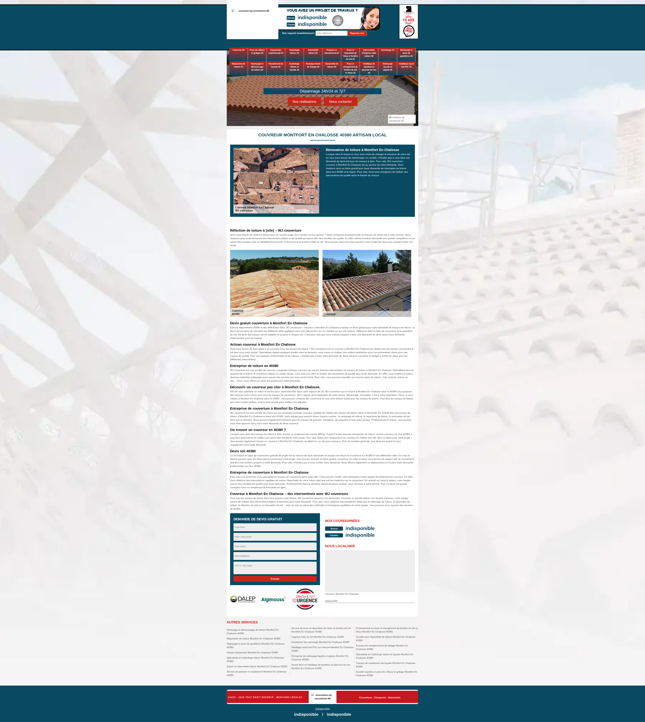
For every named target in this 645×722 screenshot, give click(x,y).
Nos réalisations (304, 101)
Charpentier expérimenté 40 (275, 51)
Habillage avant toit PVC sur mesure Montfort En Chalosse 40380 (322, 649)
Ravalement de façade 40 (276, 65)
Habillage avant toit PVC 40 (406, 65)
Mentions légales (289, 697)
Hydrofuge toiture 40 (294, 51)
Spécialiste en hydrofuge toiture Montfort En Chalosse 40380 (255, 659)
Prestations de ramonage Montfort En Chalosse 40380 (320, 642)
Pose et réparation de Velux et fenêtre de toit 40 (350, 54)
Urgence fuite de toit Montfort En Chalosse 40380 (317, 637)
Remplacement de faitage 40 (313, 65)
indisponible (312, 17)
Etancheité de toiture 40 (331, 65)
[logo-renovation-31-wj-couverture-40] (322, 697)
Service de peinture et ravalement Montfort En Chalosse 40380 (256, 673)
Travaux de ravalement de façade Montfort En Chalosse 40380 (385, 665)
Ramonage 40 (387, 50)
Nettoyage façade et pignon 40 (388, 67)
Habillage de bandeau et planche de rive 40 (369, 68)
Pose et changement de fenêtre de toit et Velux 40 (350, 68)
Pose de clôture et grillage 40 (257, 51)
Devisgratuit (338, 20)
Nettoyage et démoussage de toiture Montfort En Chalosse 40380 (253, 631)
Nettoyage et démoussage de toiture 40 (257, 67)
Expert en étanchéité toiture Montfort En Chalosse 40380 (257, 666)
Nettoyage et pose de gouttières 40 (406, 53)
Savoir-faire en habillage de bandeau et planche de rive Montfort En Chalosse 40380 (320, 666)
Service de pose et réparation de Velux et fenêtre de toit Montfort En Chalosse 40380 (321, 630)
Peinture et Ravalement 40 (332, 51)
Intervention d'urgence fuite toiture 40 (369, 53)
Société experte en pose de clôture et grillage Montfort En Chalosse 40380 (386, 673)
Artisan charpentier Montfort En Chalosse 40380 (252, 652)
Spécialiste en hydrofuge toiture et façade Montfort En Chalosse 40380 (384, 656)
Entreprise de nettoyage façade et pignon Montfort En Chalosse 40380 (320, 658)
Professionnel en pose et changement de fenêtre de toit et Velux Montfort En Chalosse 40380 (387, 630)
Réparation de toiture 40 (238, 65)
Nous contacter (340, 101)
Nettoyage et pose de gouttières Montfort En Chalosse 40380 (256, 645)
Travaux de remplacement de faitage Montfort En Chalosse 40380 (382, 647)
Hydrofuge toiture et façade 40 (294, 67)
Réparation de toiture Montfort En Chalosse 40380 (253, 638)
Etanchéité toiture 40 (313, 51)
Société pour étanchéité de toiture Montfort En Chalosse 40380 (386, 639)
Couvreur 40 (239, 50)
